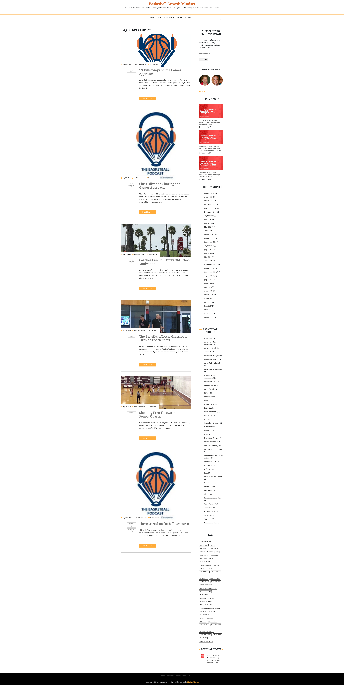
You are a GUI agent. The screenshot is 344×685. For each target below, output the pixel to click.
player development (207, 618)
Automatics (208, 352)
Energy (210, 568)
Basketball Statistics (131, 413)
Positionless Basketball (213, 477)
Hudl (213, 575)
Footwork (208, 419)
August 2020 (209, 216)
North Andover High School (210, 608)
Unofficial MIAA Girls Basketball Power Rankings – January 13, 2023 (210, 174)
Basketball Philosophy (131, 185)
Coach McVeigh (205, 561)
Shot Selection (209, 494)
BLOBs (206, 393)
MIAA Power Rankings (213, 449)
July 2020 (207, 219)
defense (202, 568)
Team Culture (209, 504)
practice (203, 621)
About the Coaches (165, 17)
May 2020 (208, 227)
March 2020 (208, 234)
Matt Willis (204, 595)
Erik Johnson (204, 571)
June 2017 (208, 306)
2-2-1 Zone (208, 338)
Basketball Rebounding (213, 369)
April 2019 (208, 261)
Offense (207, 469)
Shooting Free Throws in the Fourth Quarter (160, 414)
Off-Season (208, 465)
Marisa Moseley (205, 591)
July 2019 (207, 249)
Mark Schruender (140, 64)
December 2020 (210, 208)
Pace (206, 473)
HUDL (206, 434)
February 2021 (209, 204)
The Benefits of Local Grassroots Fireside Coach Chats (163, 338)
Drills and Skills (210, 412)
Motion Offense (210, 462)
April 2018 (208, 291)
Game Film (208, 427)
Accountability (205, 542)
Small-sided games (206, 631)
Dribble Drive (209, 404)
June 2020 (208, 223)
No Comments (154, 64)
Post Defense (209, 483)
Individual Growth (211, 438)
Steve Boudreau (205, 634)
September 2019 (210, 242)
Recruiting (208, 490)
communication (205, 565)
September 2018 (210, 272)
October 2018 (209, 268)
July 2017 (207, 302)
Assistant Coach (210, 348)
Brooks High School (207, 552)
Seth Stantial (214, 628)
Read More (146, 98)
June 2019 (208, 253)
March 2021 (208, 201)
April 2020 (208, 231)
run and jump (216, 624)
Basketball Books (210, 359)
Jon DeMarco (204, 581)
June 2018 (208, 283)
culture (216, 565)
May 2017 (208, 310)
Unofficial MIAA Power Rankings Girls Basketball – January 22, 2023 (209, 122)
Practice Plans (131, 70)
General (131, 336)
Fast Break (208, 415)
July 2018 (207, 280)
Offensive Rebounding (207, 611)
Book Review (214, 548)
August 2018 (209, 276)
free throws (216, 571)
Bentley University (211, 385)
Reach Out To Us (184, 17)
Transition (208, 508)
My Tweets (202, 91)
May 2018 (208, 287)
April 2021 (208, 197)
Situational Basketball (212, 498)
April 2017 (208, 313)
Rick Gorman (204, 624)
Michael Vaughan (206, 601)
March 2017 (208, 317)
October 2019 (209, 238)
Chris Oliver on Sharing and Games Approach (160, 185)
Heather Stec (204, 575)
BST (217, 552)
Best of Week (209, 389)
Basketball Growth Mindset (172, 4)
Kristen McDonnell (207, 585)
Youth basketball (206, 641)
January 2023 (209, 193)
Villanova (208, 515)
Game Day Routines (211, 423)
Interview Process (211, 442)
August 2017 (209, 298)
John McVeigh (215, 578)
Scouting (203, 628)
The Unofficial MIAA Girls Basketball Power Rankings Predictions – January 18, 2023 (210, 148)
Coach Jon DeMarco (206, 558)
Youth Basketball (210, 523)
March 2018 (208, 295)
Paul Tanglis (204, 614)
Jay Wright (203, 578)
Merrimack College (131, 530)
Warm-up (208, 519)
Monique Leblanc (206, 605)
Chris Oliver (204, 555)
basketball (204, 545)
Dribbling (208, 408)
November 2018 (210, 265)
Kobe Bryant (215, 581)
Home (151, 17)
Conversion (208, 397)
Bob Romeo (203, 548)
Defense (207, 400)
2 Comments (152, 406)
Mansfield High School (208, 588)
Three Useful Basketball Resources (164, 524)
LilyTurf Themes (193, 682)
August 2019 (209, 246)
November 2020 (210, 212)
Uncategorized (209, 512)
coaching (214, 555)
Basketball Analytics (212, 356)
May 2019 (208, 257)
